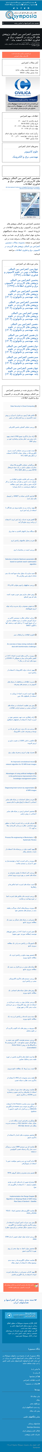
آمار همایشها (34, 1376)
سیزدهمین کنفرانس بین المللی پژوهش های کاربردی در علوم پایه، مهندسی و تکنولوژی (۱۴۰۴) (21, 360)
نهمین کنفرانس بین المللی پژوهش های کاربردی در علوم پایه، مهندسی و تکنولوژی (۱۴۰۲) (21, 316)
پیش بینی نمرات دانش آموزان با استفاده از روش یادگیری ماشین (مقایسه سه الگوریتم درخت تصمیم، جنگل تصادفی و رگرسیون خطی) (20, 1225)
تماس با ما (34, 1369)
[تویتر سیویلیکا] (24, 8)
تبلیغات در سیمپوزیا (32, 1384)
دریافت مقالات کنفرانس (20, 56)
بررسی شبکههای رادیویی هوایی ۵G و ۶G (21, 585)
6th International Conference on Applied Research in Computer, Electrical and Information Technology (23, 188)
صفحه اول (31, 2)
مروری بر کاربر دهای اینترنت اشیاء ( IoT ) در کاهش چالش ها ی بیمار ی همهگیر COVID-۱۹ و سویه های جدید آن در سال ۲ (20, 658)
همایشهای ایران (36, 42)
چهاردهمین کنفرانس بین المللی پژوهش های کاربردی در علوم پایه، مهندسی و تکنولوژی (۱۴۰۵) (21, 371)
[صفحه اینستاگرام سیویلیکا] (28, 8)
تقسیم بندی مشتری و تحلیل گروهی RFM (21, 1173)
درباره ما (36, 1373)
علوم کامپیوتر (26, 42)
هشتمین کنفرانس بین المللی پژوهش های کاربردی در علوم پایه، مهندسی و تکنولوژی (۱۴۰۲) (21, 305)
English (7, 4)
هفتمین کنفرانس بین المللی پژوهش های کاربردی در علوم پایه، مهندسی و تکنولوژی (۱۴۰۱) (21, 294)
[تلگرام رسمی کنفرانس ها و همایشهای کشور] (13, 8)
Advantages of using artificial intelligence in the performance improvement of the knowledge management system (21, 776)
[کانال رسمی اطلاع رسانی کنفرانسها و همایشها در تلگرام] (21, 1315)
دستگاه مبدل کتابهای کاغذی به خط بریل (22, 531)
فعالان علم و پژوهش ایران (31, 1431)
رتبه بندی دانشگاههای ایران (31, 1407)
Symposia (36, 1447)
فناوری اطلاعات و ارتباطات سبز (24, 635)
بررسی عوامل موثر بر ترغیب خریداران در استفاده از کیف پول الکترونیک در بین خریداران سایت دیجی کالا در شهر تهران (21, 1004)
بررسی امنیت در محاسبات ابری (24, 550)
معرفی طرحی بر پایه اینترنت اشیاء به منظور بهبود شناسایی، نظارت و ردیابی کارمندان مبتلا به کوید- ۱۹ (20, 825)
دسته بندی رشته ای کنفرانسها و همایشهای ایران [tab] (19, 1301)
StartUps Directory (33, 1427)
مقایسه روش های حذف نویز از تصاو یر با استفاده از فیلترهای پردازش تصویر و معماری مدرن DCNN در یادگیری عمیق (21, 1092)
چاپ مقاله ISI (35, 1396)
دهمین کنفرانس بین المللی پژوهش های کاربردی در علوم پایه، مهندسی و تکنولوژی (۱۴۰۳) (21, 327)
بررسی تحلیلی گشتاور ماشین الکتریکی (22, 427)
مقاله (38, 1400)
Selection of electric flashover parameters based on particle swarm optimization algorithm (20, 561)
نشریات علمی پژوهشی (32, 1434)
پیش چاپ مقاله (35, 1411)
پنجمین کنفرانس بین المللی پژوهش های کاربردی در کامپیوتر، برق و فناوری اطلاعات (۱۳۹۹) (21, 283)
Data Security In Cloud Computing (23, 406)
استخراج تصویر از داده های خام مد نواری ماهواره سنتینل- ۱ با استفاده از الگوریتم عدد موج (22, 1184)
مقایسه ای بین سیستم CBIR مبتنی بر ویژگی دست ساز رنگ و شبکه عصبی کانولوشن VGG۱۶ (20, 1149)
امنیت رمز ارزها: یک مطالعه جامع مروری (21, 1068)
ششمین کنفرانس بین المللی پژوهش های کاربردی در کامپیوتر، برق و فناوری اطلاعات (22, 44)
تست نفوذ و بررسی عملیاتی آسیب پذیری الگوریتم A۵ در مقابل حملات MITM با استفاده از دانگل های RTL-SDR (21, 453)
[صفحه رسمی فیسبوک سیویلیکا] (21, 8)
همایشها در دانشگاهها (29, 4)
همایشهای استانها (11, 2)
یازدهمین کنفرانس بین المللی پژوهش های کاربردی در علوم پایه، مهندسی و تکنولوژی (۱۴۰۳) (21, 338)
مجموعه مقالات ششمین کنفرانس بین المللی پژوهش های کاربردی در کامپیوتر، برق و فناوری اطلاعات (22, 246)
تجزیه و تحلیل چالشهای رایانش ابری (23, 540)
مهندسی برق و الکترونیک (25, 156)
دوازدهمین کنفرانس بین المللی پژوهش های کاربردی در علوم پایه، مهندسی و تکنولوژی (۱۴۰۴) (21, 349)
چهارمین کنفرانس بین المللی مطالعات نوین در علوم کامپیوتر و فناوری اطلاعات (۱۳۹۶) (21, 272)
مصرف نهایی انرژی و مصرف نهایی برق (21, 752)
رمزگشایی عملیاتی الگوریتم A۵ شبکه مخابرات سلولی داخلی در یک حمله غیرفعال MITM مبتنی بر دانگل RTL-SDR (22, 467)
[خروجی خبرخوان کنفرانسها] (17, 8)
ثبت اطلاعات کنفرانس (30, 1380)
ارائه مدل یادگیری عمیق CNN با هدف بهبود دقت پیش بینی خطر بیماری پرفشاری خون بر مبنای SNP (21, 438)
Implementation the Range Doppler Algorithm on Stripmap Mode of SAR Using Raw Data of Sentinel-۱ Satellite (21, 1198)
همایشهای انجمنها (16, 4)
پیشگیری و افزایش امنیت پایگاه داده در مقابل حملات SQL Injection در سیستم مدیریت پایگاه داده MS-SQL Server (21, 1123)
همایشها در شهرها (22, 2)
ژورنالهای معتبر (35, 1403)
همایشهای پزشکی (34, 1423)
